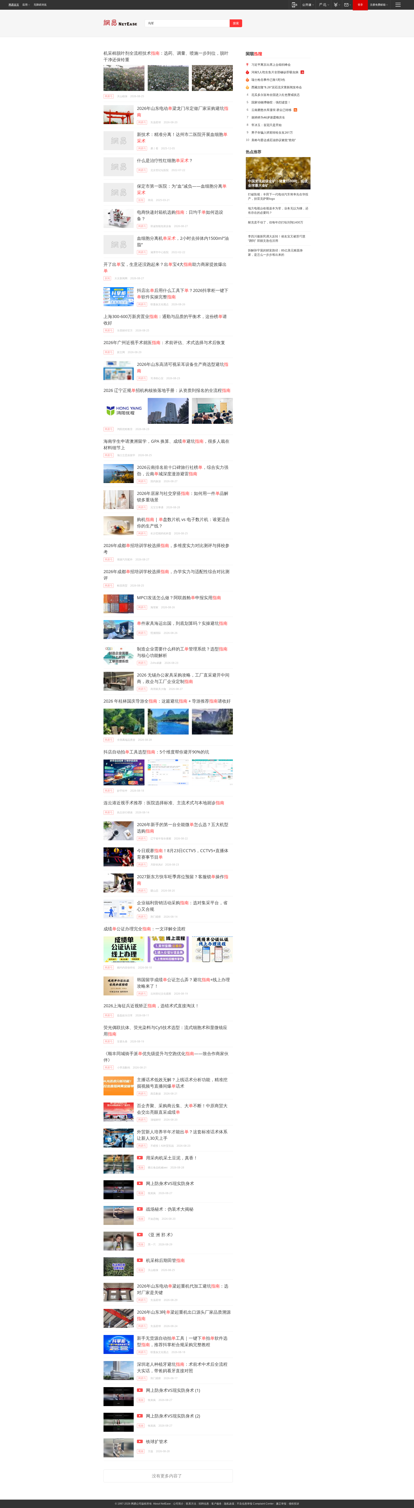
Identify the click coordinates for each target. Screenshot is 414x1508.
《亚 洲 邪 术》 (160, 1235)
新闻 (140, 200)
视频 (140, 1167)
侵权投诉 (294, 1503)
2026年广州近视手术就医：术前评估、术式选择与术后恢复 (164, 342)
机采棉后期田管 (165, 1260)
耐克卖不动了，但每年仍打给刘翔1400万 (275, 222)
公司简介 (178, 1503)
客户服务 (216, 1503)
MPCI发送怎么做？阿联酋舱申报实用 (179, 597)
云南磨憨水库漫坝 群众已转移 (271, 110)
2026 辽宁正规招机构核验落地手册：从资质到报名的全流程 (167, 390)
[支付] (336, 4)
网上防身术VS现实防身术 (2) (172, 1416)
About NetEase (162, 1503)
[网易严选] (323, 4)
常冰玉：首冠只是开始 (266, 125)
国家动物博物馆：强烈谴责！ (271, 102)
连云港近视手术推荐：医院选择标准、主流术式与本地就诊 (164, 803)
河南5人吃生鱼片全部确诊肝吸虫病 (274, 72)
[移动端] (294, 4)
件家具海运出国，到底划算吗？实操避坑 (182, 623)
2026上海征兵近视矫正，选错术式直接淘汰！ (151, 1006)
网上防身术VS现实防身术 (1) (172, 1390)
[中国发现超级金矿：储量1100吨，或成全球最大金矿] (278, 173)
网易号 (109, 96)
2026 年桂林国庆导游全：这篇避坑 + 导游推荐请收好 (167, 701)
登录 (360, 4)
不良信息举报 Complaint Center (255, 1503)
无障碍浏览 (40, 4)
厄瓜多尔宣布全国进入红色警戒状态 (275, 95)
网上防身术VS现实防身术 (169, 1183)
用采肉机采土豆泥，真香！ (171, 1158)
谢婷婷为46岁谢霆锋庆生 (268, 117)
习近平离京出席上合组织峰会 (271, 64)
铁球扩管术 (156, 1441)
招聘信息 (204, 1503)
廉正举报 (281, 1503)
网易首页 (14, 4)
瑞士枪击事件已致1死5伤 (268, 80)
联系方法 (191, 1503)
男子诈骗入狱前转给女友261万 (272, 132)
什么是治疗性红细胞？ (165, 160)
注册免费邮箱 (378, 4)
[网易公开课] (308, 4)
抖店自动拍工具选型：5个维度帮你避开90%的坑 (156, 752)
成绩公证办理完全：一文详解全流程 (144, 929)
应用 (25, 4)
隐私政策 (229, 1503)
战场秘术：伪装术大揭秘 (169, 1209)
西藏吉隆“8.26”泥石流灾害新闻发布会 (276, 87)
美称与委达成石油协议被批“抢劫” (273, 140)
